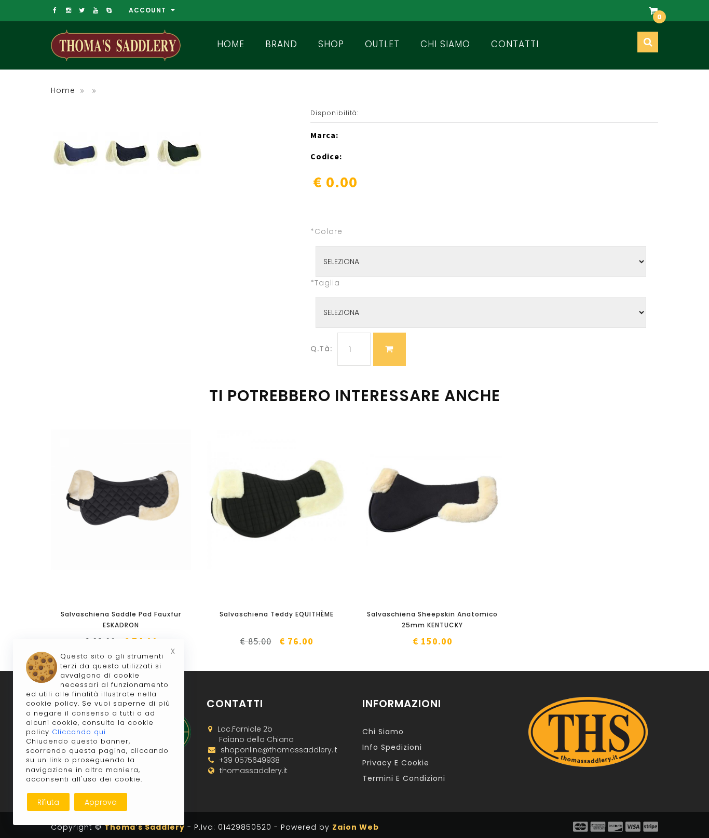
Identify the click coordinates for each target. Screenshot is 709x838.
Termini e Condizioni (403, 778)
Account (148, 10)
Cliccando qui (79, 732)
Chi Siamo (445, 44)
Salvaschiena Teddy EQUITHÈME (277, 614)
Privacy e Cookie (395, 763)
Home (230, 44)
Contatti (515, 44)
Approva (101, 802)
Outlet (382, 44)
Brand (281, 44)
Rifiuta (48, 802)
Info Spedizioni (392, 747)
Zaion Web (355, 827)
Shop (331, 44)
